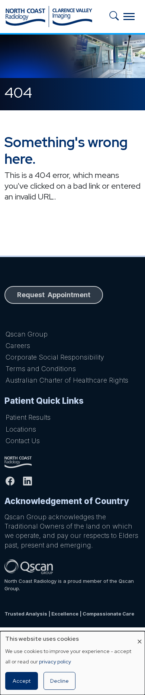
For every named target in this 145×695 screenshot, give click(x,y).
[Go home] (72, 462)
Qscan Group (27, 334)
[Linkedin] (30, 481)
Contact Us (23, 441)
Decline (59, 681)
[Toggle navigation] (129, 16)
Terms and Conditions (41, 369)
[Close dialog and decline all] (139, 635)
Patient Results (28, 417)
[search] (116, 16)
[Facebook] (13, 481)
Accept (21, 681)
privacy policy (55, 661)
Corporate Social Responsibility (55, 357)
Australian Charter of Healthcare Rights (67, 380)
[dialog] (72, 663)
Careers (18, 346)
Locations (21, 429)
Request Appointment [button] (53, 295)
